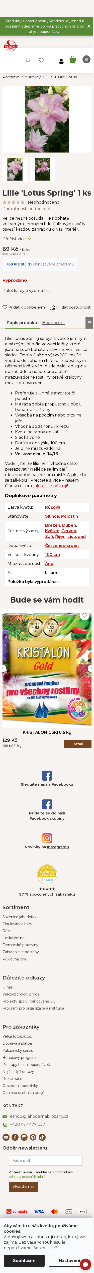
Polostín (69, 516)
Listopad (76, 536)
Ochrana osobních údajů (23, 1092)
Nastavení (69, 1260)
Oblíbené (41, 60)
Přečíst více (14, 238)
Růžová (52, 507)
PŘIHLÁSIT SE (23, 1187)
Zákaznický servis (18, 1050)
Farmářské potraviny (20, 945)
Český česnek (15, 938)
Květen (52, 530)
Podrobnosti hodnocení (26, 208)
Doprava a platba (17, 1043)
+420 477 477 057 (27, 1124)
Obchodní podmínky (20, 1085)
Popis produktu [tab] (23, 322)
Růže (7, 931)
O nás (8, 987)
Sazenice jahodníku (19, 917)
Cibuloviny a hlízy (17, 924)
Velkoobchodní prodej (21, 994)
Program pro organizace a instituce (33, 1008)
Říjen (60, 536)
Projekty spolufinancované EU (29, 1001)
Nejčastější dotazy (18, 1071)
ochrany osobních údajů (27, 1176)
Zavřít (11, 302)
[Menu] (86, 59)
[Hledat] (28, 60)
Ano (49, 563)
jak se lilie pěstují (50, 485)
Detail (77, 744)
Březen (52, 525)
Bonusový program (19, 1057)
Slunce (52, 516)
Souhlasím (24, 1260)
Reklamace (12, 1078)
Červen (68, 530)
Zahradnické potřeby (21, 952)
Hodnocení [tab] (53, 322)
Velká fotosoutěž (17, 1036)
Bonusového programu (53, 264)
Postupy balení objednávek (26, 1064)
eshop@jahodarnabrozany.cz (39, 1116)
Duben (69, 525)
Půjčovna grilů (15, 959)
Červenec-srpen (62, 545)
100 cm (52, 554)
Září (49, 536)
